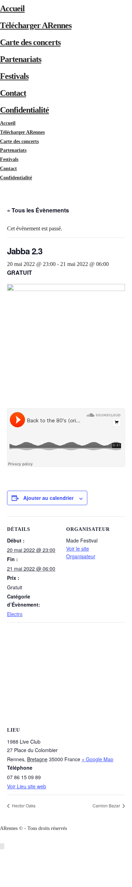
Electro (15, 614)
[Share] (2, 187)
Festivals (14, 76)
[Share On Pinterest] (3, 873)
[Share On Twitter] (3, 864)
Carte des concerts (30, 42)
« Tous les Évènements (38, 210)
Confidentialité (24, 109)
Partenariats (20, 59)
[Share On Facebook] (3, 855)
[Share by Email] (3, 882)
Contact (13, 93)
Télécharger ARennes (35, 25)
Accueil (12, 8)
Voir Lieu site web (26, 786)
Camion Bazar (107, 805)
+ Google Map (97, 759)
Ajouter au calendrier (48, 497)
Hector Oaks (23, 805)
